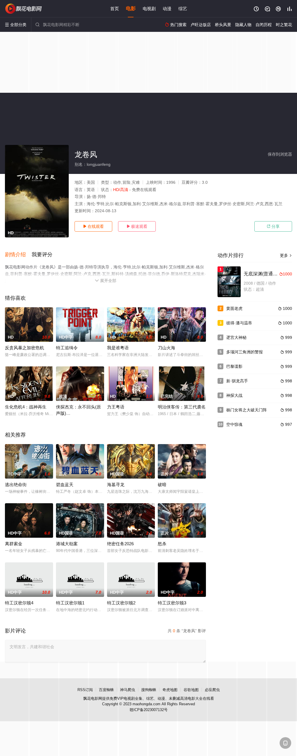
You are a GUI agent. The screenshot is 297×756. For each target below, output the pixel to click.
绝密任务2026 (120, 543)
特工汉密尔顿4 (19, 602)
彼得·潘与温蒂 (239, 323)
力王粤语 (115, 406)
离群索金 (13, 543)
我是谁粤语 (118, 347)
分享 (273, 226)
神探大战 (234, 395)
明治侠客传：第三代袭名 (182, 406)
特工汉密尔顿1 (70, 602)
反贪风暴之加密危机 (24, 347)
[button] (18, 255)
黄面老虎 (234, 308)
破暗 (162, 484)
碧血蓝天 (64, 484)
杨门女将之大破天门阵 (246, 410)
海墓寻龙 (115, 484)
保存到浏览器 (280, 154)
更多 (286, 255)
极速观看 (136, 226)
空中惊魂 (234, 424)
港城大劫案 (67, 543)
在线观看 (93, 226)
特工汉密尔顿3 (172, 602)
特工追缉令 (67, 347)
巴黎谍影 (234, 366)
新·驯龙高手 (237, 381)
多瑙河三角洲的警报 (244, 352)
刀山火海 (166, 347)
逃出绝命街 (16, 484)
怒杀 (162, 543)
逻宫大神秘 (236, 337)
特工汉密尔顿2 (121, 602)
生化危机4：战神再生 (25, 406)
